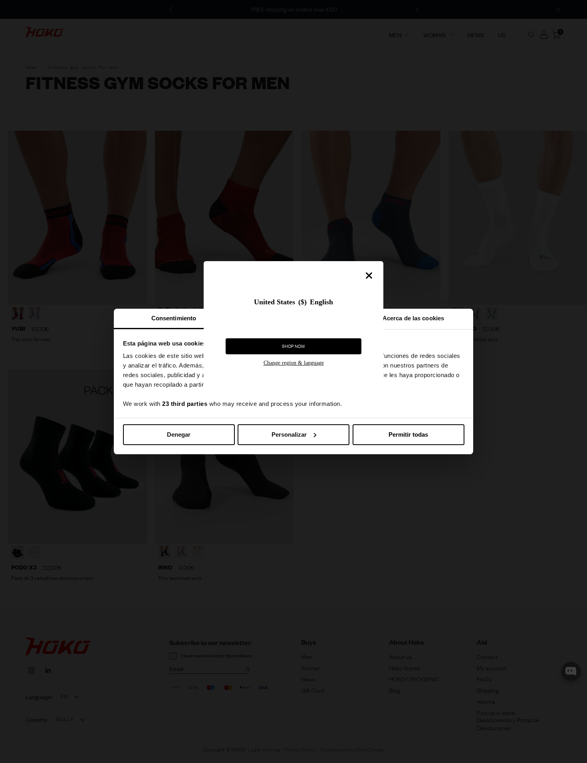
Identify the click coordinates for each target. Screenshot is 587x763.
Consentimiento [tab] (173, 318)
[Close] (369, 275)
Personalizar (289, 434)
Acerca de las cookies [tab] (413, 318)
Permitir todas (408, 434)
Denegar (178, 434)
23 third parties (184, 403)
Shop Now (293, 346)
